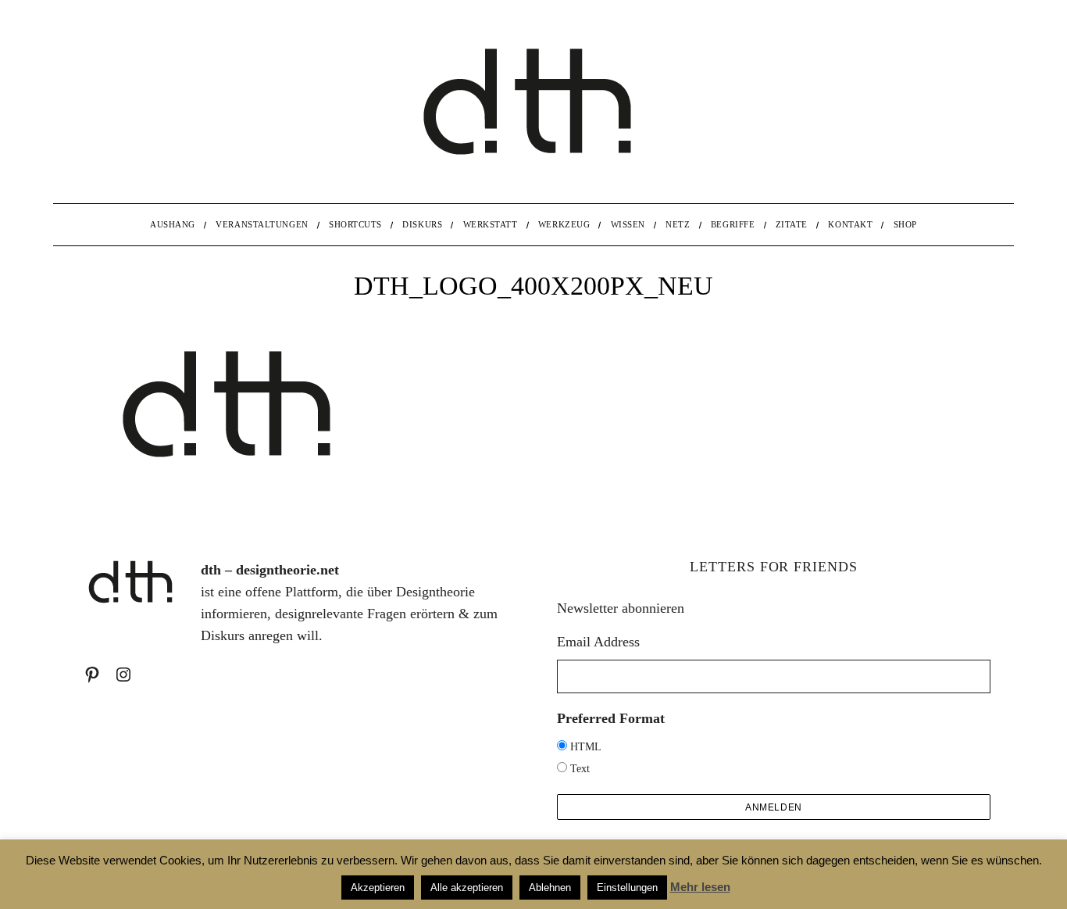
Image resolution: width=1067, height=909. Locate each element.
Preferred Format (611, 718)
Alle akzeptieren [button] (466, 887)
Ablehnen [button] (550, 887)
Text (580, 769)
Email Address (598, 642)
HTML (585, 747)
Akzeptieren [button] (378, 887)
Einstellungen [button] (627, 887)
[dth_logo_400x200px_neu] (233, 477)
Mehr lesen (700, 886)
